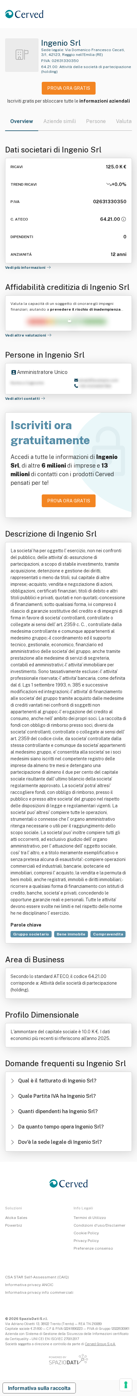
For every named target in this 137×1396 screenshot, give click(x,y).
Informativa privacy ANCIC (29, 1285)
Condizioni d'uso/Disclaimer (100, 1225)
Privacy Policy (86, 1240)
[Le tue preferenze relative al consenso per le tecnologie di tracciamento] (126, 1385)
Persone (96, 121)
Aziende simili (59, 121)
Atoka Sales (16, 1217)
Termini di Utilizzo (90, 1217)
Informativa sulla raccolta (39, 1388)
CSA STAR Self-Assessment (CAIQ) (37, 1277)
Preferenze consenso (93, 1248)
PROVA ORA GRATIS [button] (68, 88)
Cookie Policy (86, 1233)
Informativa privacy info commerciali (39, 1292)
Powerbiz (13, 1225)
